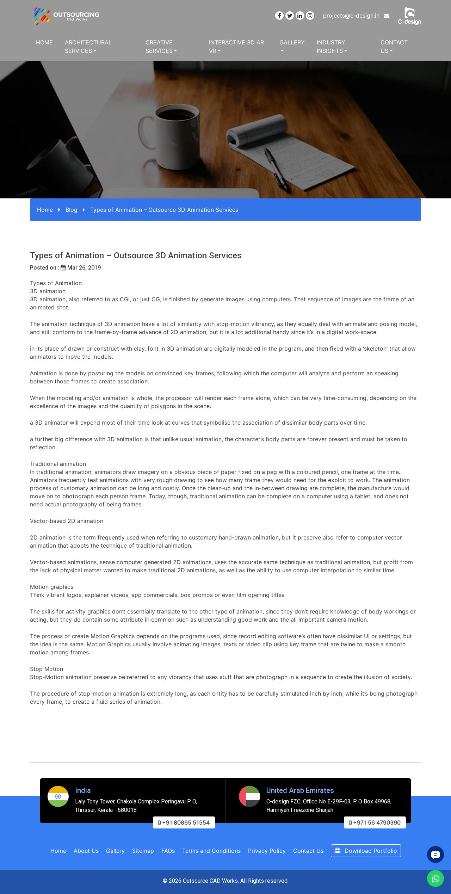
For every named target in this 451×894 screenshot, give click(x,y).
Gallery (292, 42)
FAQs (168, 850)
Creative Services (159, 46)
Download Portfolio (370, 850)
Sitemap (143, 850)
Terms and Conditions (211, 850)
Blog (72, 209)
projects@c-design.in (352, 15)
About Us (86, 850)
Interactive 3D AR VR (236, 46)
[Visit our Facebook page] (279, 15)
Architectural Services (88, 46)
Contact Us (394, 46)
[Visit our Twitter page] (289, 15)
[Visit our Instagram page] (310, 15)
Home (44, 42)
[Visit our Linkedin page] (300, 15)
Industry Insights (331, 46)
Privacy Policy (267, 850)
